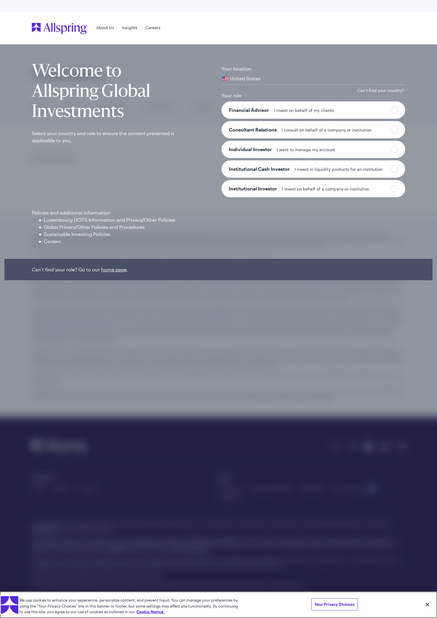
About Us (105, 27)
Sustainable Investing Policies (77, 234)
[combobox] (313, 79)
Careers (153, 27)
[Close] (427, 604)
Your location (236, 68)
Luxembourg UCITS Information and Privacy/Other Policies (109, 220)
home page (114, 269)
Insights (129, 27)
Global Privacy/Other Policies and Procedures (94, 227)
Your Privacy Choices (335, 604)
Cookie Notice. (150, 611)
